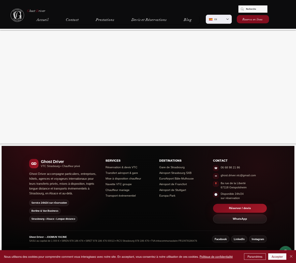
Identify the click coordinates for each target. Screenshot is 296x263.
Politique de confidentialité (216, 257)
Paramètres (254, 257)
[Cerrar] (291, 256)
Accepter (277, 257)
